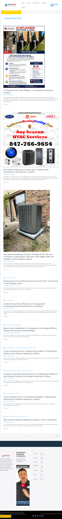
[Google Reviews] (40, 516)
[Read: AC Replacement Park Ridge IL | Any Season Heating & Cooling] (24, 56)
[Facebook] (33, 516)
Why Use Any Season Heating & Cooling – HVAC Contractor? (30, 420)
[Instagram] (38, 516)
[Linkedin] (42, 516)
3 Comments (6, 332)
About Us (28, 3)
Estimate (44, 3)
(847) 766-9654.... (5, 516)
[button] (39, 3)
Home (22, 3)
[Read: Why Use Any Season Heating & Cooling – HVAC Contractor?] (15, 416)
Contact (23, 7)
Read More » (6, 104)
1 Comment (6, 285)
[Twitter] (35, 516)
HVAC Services (35, 3)
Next (57, 436)
